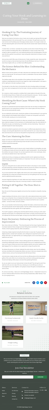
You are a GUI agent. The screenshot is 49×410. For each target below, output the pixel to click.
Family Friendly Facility (36, 318)
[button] (28, 3)
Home (3, 390)
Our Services (15, 390)
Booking (14, 396)
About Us (4, 393)
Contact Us (14, 399)
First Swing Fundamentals (12, 318)
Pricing (13, 393)
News (3, 396)
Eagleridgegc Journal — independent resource (34, 271)
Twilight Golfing (12, 343)
